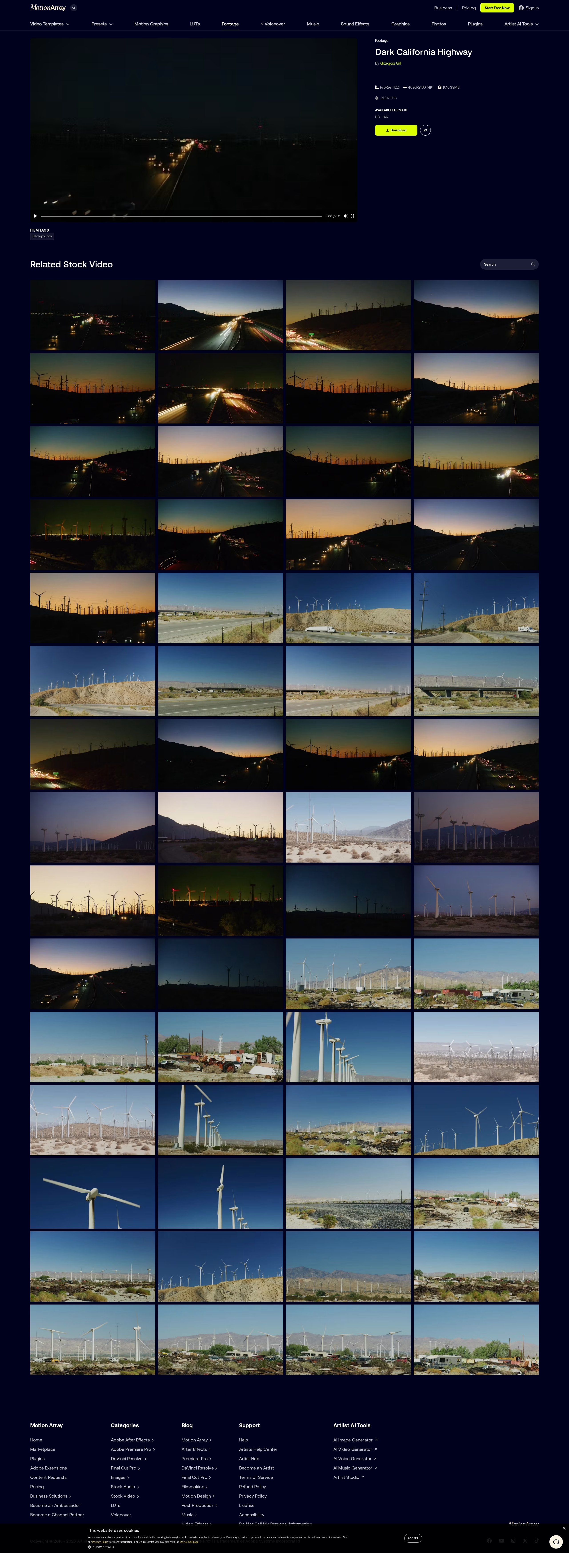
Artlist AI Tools (519, 23)
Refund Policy (252, 1486)
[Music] (195, 1514)
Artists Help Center (258, 1449)
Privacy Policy (253, 1495)
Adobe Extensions (48, 1467)
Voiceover (275, 23)
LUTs (195, 23)
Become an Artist (256, 1467)
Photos (439, 23)
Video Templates (47, 23)
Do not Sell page (189, 1541)
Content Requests (48, 1477)
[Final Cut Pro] (209, 1477)
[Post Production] (216, 1505)
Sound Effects (355, 23)
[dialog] (284, 1538)
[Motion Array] (209, 1440)
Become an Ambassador (55, 1505)
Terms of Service (256, 1477)
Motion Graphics (151, 23)
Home (36, 1439)
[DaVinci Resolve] (215, 1468)
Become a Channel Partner (57, 1514)
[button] (217, 1547)
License (246, 1505)
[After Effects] (208, 1449)
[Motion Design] (212, 1496)
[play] (35, 216)
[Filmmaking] (206, 1486)
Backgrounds (42, 236)
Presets (100, 23)
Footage (230, 23)
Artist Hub (249, 1458)
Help (243, 1439)
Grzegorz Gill (390, 63)
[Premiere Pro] (209, 1458)
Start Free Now (497, 8)
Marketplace (42, 1449)
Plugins (475, 23)
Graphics (400, 23)
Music (313, 23)
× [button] (564, 1528)
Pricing (37, 1486)
